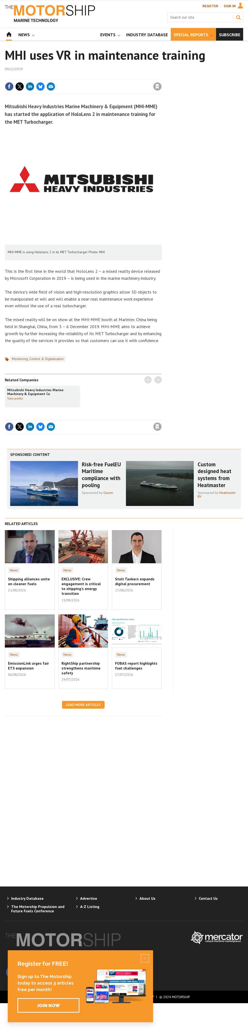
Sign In (230, 6)
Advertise (88, 898)
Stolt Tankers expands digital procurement (135, 581)
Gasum (108, 492)
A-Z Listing (89, 906)
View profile (15, 398)
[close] (161, 76)
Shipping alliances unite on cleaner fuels (29, 581)
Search (238, 17)
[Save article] (157, 86)
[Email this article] (50, 86)
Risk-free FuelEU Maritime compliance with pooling (101, 475)
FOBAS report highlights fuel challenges (136, 665)
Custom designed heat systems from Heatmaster (214, 475)
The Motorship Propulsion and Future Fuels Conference (37, 908)
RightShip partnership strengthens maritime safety (81, 668)
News (14, 570)
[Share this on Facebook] (9, 86)
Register (210, 6)
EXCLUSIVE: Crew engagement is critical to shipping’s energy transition (81, 586)
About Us (147, 898)
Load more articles (83, 705)
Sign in (100, 76)
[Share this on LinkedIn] (30, 86)
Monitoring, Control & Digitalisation (38, 359)
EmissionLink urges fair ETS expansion (28, 665)
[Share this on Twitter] (19, 86)
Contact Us (208, 898)
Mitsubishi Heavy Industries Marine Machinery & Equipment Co (35, 392)
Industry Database (27, 898)
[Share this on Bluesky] (40, 86)
